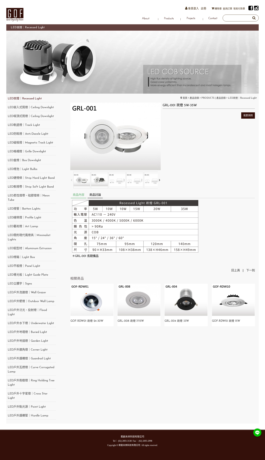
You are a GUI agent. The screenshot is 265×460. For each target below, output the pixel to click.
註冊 (203, 8)
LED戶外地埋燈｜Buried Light (27, 332)
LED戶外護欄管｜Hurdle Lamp (28, 415)
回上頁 (235, 270)
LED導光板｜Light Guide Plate (28, 274)
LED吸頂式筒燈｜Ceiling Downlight (31, 116)
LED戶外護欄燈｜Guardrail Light (29, 358)
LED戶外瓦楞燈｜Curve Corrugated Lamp (31, 369)
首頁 (185, 98)
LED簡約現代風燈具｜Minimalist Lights (29, 237)
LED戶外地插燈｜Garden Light (28, 341)
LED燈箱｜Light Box (21, 257)
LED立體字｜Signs (20, 283)
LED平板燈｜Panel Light (24, 266)
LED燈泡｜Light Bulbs (22, 169)
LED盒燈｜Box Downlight (24, 160)
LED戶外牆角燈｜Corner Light (28, 349)
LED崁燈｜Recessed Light (242, 98)
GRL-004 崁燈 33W (177, 321)
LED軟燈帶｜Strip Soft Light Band (31, 186)
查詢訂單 (227, 9)
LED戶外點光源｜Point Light (27, 406)
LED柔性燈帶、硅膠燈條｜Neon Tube (29, 197)
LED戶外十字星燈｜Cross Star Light (27, 396)
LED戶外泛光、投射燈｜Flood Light (27, 312)
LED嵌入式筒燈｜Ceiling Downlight (31, 107)
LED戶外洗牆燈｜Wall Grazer (27, 292)
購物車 (218, 9)
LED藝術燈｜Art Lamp (23, 226)
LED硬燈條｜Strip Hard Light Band (31, 178)
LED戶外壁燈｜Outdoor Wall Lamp (31, 301)
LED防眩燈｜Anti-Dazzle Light (28, 134)
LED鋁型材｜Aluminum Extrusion (30, 248)
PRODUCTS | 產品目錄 (213, 98)
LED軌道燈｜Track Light (24, 125)
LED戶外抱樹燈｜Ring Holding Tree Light (31, 382)
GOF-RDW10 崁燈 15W (226, 321)
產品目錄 (194, 98)
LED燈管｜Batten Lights (24, 208)
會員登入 (193, 8)
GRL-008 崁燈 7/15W (131, 321)
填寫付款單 (239, 9)
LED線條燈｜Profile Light (24, 217)
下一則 (250, 270)
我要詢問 (248, 115)
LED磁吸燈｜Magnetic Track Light (30, 142)
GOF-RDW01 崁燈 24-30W (86, 321)
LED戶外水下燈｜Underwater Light (31, 323)
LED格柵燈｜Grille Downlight (27, 151)
